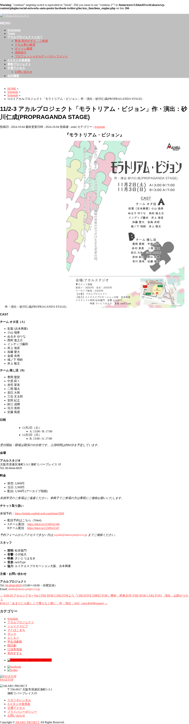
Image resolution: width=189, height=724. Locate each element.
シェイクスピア (17, 626)
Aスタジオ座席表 (18, 704)
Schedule (99, 126)
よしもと (13, 637)
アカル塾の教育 (25, 44)
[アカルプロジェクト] (15, 15)
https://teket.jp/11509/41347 (43, 528)
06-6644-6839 (13, 585)
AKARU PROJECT (27, 722)
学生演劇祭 (14, 641)
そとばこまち (16, 630)
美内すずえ (14, 653)
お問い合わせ (23, 71)
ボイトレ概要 (23, 48)
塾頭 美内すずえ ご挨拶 (31, 40)
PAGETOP (6, 679)
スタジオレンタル (19, 700)
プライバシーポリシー (22, 711)
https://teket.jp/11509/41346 (43, 524)
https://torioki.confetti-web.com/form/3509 (39, 513)
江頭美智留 (14, 649)
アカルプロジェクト (20, 622)
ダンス (11, 633)
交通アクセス (16, 707)
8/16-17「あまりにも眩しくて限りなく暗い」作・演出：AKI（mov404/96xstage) (54, 603)
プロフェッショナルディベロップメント (41, 56)
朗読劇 (11, 645)
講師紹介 (21, 52)
